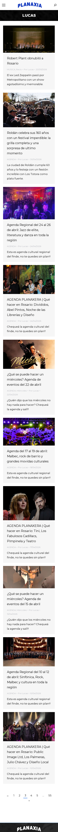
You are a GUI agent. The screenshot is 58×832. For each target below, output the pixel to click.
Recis (18, 69)
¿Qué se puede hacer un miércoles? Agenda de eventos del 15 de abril (25, 599)
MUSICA (11, 69)
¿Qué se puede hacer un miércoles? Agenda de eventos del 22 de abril (25, 379)
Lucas (29, 15)
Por (29, 69)
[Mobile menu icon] (4, 5)
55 (50, 795)
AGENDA (11, 159)
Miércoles (22, 390)
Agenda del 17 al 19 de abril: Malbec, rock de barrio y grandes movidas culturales (28, 456)
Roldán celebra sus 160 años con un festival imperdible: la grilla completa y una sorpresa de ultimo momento (29, 143)
